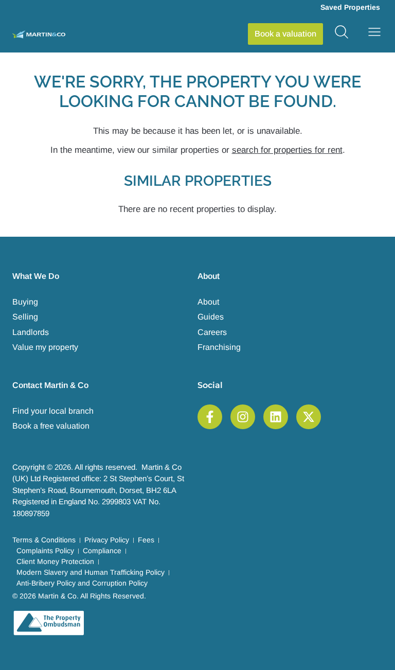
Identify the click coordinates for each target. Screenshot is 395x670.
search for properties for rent (287, 150)
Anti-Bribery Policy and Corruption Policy (82, 583)
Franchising (219, 347)
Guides (211, 316)
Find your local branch (53, 411)
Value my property (45, 347)
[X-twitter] (308, 416)
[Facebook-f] (210, 416)
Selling (25, 316)
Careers (212, 332)
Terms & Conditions (44, 540)
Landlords (30, 332)
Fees (146, 540)
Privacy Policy (106, 540)
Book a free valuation (50, 425)
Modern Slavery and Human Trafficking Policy (90, 572)
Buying (25, 301)
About (208, 301)
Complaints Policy (45, 550)
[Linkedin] (275, 416)
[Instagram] (242, 416)
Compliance (102, 550)
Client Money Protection (55, 561)
